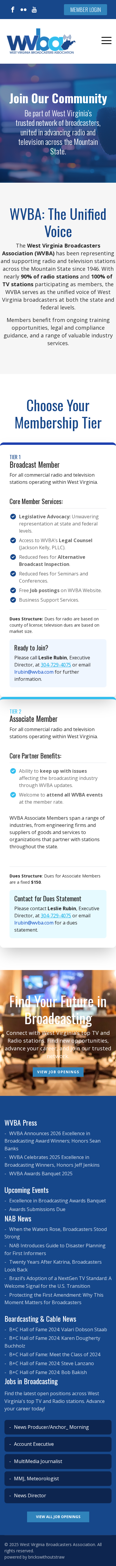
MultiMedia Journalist (37, 1461)
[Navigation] (106, 41)
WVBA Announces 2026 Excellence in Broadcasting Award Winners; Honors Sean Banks (52, 1141)
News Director (29, 1495)
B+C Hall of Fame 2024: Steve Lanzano (51, 1363)
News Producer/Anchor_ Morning (51, 1427)
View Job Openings (58, 1071)
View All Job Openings (58, 1516)
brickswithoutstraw (46, 1557)
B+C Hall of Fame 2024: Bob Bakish (47, 1372)
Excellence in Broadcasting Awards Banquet (57, 1200)
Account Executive (33, 1444)
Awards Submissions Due (36, 1209)
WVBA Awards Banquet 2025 (40, 1173)
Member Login (85, 9)
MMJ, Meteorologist (36, 1478)
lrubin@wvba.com (34, 672)
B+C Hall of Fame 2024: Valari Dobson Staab (57, 1329)
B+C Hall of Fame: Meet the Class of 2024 (54, 1354)
